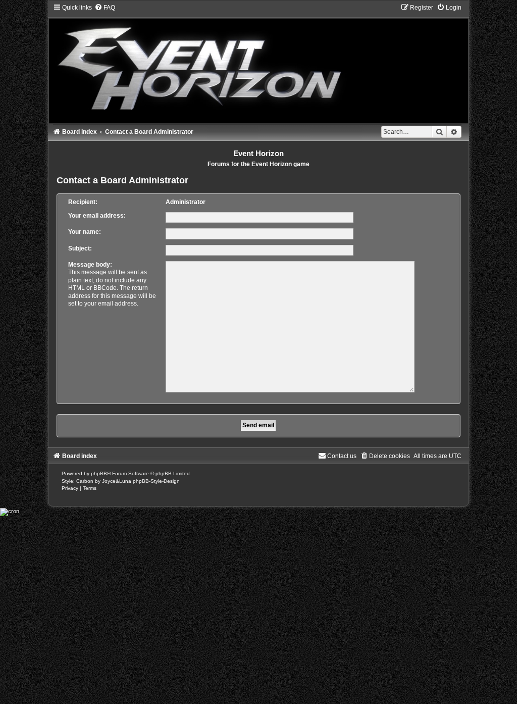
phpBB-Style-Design (156, 481)
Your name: (84, 231)
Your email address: (97, 215)
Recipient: (82, 202)
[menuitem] (104, 7)
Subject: (80, 248)
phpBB (99, 473)
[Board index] (259, 63)
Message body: (90, 264)
